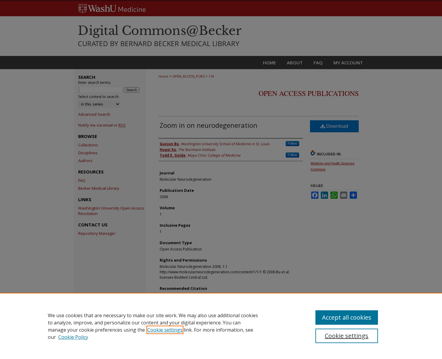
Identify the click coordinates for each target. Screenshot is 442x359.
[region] (221, 326)
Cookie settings (165, 330)
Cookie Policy (73, 337)
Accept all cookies (346, 317)
